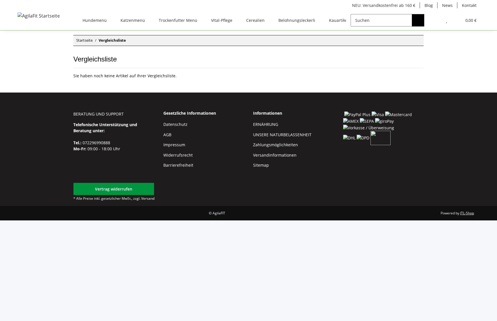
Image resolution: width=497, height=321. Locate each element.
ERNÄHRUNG (265, 124)
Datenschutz (175, 124)
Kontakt (469, 5)
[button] (435, 20)
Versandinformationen (275, 155)
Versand (147, 198)
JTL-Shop (467, 213)
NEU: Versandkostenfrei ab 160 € (383, 5)
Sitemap (261, 165)
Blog (429, 5)
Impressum (174, 144)
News (447, 5)
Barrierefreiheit (178, 165)
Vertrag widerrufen (113, 189)
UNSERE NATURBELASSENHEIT (282, 134)
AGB (167, 134)
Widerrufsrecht (178, 155)
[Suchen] (418, 20)
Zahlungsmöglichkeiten (275, 144)
